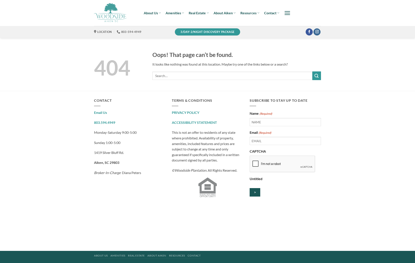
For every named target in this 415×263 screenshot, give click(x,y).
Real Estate (197, 13)
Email (260, 132)
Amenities (173, 13)
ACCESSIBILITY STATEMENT (194, 122)
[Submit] (316, 75)
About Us (151, 13)
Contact (270, 13)
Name (261, 113)
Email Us (100, 112)
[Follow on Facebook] (309, 32)
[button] (287, 13)
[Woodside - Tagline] (115, 13)
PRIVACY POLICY (185, 112)
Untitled (256, 179)
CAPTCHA (258, 151)
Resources (248, 13)
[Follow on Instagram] (317, 32)
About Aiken (223, 13)
